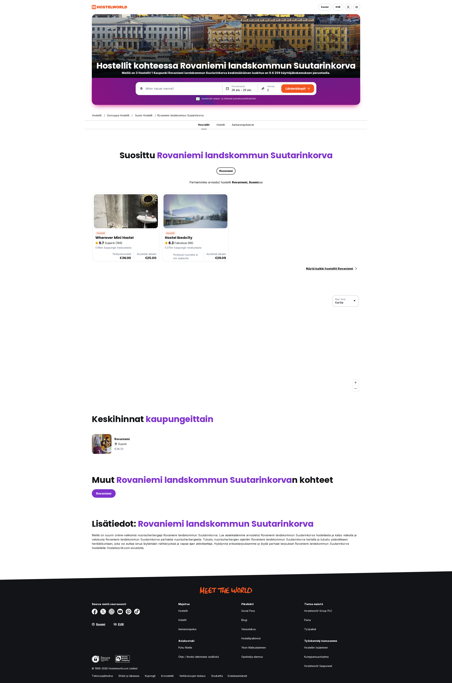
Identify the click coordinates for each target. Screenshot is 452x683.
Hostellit (183, 610)
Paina (307, 619)
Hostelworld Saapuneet (318, 665)
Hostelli (101, 233)
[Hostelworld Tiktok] (137, 611)
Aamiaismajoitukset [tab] (243, 124)
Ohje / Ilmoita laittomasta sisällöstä (198, 656)
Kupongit (150, 675)
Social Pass (248, 610)
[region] (226, 343)
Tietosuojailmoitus (102, 675)
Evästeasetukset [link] (237, 675)
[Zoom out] (355, 388)
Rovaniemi (103, 493)
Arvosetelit (167, 675)
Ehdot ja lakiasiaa (129, 675)
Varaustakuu (248, 629)
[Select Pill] (348, 7)
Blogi (244, 619)
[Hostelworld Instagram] (111, 611)
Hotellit (182, 619)
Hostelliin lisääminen (316, 647)
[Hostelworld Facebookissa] (94, 611)
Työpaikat (310, 629)
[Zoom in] (355, 382)
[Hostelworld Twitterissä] (103, 611)
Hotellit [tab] (221, 124)
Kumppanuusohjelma (316, 656)
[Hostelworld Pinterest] (128, 611)
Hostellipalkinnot (251, 638)
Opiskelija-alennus (252, 656)
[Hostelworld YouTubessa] (120, 611)
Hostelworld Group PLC (318, 610)
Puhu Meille (185, 647)
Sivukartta (217, 675)
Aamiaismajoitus (187, 629)
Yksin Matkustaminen (253, 647)
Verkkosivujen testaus (192, 675)
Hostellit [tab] (204, 124)
